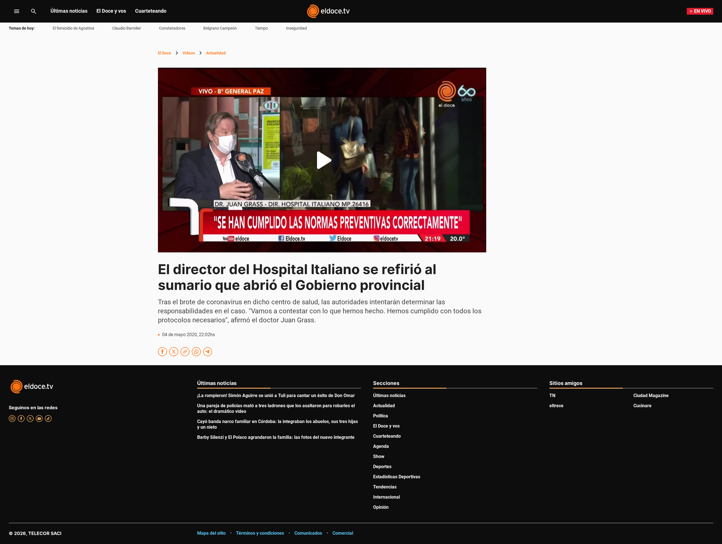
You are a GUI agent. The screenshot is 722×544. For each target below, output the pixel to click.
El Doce (164, 53)
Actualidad (216, 53)
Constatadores (172, 28)
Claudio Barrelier (126, 28)
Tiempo (261, 28)
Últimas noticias (68, 11)
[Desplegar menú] (12, 11)
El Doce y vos (111, 11)
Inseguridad (296, 28)
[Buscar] (33, 11)
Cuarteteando (150, 11)
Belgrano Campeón (220, 28)
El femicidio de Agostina (73, 28)
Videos (188, 53)
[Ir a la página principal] (328, 11)
